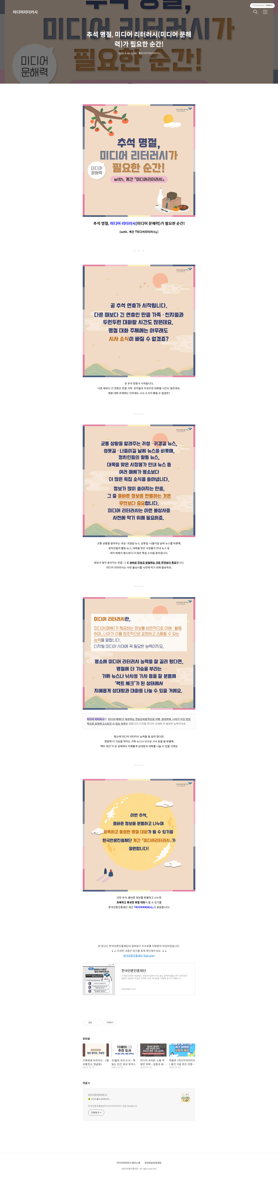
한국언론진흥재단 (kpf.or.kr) (139, 956)
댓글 (86, 1083)
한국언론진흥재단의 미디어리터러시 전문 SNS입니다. (113, 1106)
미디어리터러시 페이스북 (128, 1162)
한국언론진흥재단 (153, 1162)
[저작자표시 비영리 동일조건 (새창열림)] (120, 1022)
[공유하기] (95, 1022)
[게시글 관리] (99, 1022)
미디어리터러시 (25, 11)
